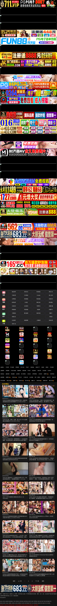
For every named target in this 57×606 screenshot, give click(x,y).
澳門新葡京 (35, 374)
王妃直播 (44, 370)
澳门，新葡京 (37, 377)
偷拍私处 (2, 374)
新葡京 (47, 367)
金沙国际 (31, 377)
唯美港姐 (39, 299)
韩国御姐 (26, 299)
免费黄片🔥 (8, 377)
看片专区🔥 (27, 380)
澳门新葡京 (23, 374)
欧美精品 (39, 291)
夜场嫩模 (13, 374)
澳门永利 (22, 367)
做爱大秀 (49, 377)
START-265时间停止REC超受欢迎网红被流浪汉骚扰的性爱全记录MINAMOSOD (15, 458)
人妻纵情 (39, 320)
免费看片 (43, 377)
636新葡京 (52, 374)
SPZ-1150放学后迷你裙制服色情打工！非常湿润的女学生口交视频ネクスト (41, 439)
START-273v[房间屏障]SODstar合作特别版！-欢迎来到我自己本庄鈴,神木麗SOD (41, 420)
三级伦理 (14, 295)
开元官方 (20, 377)
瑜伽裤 (38, 309)
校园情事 (26, 320)
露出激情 (26, 313)
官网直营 (17, 367)
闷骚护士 (51, 309)
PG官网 (7, 367)
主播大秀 (39, 370)
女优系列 (26, 306)
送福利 (42, 367)
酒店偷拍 (34, 370)
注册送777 (38, 367)
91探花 (26, 302)
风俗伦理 (51, 320)
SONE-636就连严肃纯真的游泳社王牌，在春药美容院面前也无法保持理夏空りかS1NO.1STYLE (15, 400)
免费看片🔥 (46, 374)
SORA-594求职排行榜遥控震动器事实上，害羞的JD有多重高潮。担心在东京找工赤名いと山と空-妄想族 (41, 459)
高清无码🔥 (39, 380)
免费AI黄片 (45, 380)
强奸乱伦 (26, 291)
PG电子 (27, 367)
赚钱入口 (33, 380)
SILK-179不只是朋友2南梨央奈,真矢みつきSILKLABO (13, 497)
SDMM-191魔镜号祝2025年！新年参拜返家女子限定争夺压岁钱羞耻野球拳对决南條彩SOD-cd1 (15, 555)
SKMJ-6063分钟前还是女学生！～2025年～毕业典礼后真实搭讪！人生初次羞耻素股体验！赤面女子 (15, 537)
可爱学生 (39, 306)
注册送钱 (32, 367)
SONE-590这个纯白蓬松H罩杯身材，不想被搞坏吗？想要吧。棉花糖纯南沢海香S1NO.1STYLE (41, 497)
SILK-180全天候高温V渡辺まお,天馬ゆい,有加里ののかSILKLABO (41, 516)
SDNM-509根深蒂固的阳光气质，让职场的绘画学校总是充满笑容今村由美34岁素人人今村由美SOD (15, 575)
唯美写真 (39, 313)
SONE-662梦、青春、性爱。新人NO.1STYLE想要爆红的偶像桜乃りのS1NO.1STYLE (15, 420)
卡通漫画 (14, 313)
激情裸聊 (2, 377)
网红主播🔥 (51, 380)
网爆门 (50, 313)
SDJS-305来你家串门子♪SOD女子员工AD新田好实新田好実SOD (41, 555)
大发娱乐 (29, 374)
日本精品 (26, 295)
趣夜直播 (7, 374)
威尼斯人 (2, 367)
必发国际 (18, 374)
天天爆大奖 (26, 377)
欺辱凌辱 (14, 302)
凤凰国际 (7, 370)
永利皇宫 (40, 374)
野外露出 (51, 302)
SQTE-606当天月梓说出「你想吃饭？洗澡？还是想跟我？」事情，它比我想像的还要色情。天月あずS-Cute (41, 479)
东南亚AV (51, 299)
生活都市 (14, 320)
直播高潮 (19, 370)
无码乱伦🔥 (14, 377)
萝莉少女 (51, 291)
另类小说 (14, 323)
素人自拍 (51, 295)
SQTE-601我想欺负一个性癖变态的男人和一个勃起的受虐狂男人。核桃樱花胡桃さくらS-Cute (15, 478)
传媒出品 (14, 316)
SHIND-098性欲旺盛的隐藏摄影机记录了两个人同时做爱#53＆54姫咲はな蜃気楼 (41, 574)
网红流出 (39, 302)
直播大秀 (54, 377)
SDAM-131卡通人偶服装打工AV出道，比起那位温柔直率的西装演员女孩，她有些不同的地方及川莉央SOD (41, 537)
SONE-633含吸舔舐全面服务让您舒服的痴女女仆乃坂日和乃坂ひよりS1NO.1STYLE (15, 516)
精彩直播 (24, 370)
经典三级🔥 (9, 380)
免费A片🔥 (15, 380)
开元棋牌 (12, 367)
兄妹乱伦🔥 (21, 380)
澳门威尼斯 (3, 380)
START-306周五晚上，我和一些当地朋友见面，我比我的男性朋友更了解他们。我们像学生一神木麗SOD (41, 401)
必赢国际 (2, 370)
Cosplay (38, 295)
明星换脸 (26, 309)
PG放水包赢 (13, 370)
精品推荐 (14, 291)
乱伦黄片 (49, 370)
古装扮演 (14, 306)
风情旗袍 (14, 309)
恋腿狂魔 (51, 306)
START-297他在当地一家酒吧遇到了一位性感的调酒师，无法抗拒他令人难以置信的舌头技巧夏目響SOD (15, 440)
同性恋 (50, 316)
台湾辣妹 (14, 299)
